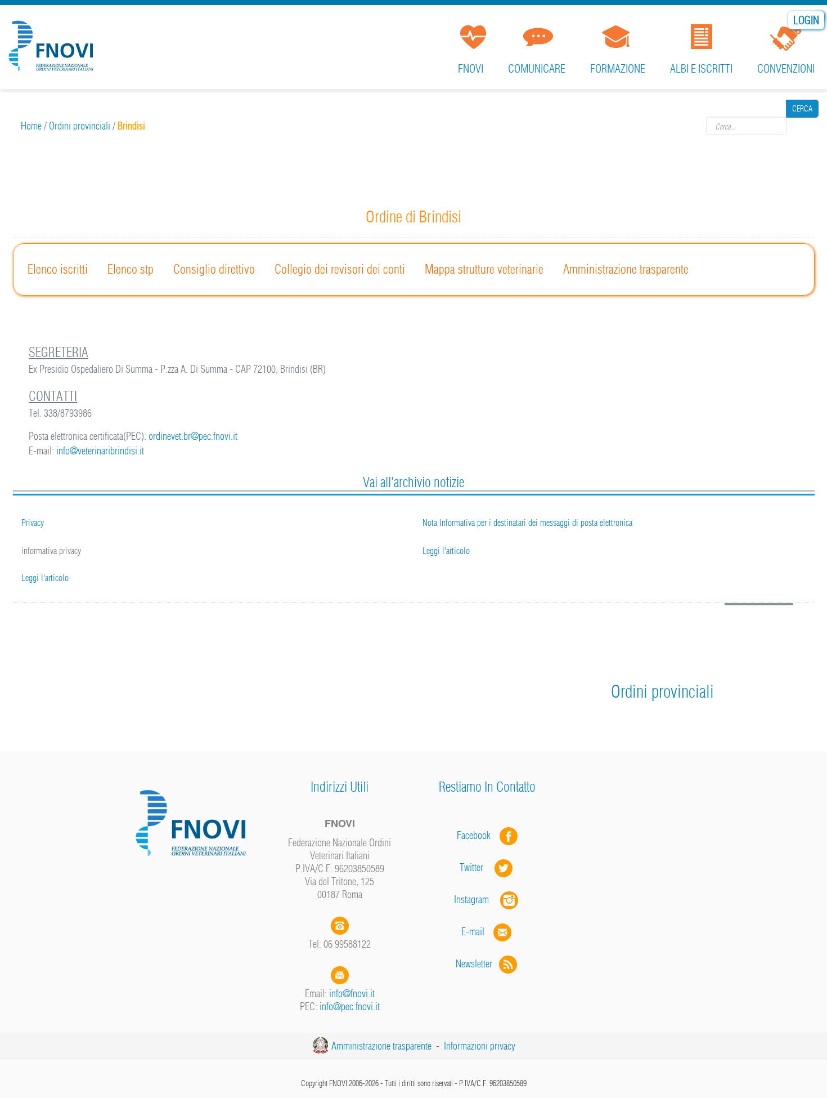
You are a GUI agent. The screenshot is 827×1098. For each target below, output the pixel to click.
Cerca (802, 125)
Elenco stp (130, 269)
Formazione (617, 68)
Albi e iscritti (701, 68)
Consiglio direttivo (214, 269)
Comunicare (536, 68)
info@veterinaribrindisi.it (100, 450)
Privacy (32, 522)
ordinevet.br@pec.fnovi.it (193, 436)
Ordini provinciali (79, 125)
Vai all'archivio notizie (413, 482)
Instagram (477, 899)
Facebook (477, 835)
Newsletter (477, 963)
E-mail (472, 931)
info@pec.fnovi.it (350, 1006)
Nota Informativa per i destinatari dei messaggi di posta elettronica (527, 522)
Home (31, 125)
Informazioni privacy (479, 1045)
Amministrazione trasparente (626, 269)
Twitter (477, 867)
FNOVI (470, 68)
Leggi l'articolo (45, 577)
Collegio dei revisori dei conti (340, 269)
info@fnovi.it (352, 993)
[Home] (53, 42)
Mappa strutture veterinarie (484, 269)
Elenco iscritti (58, 269)
